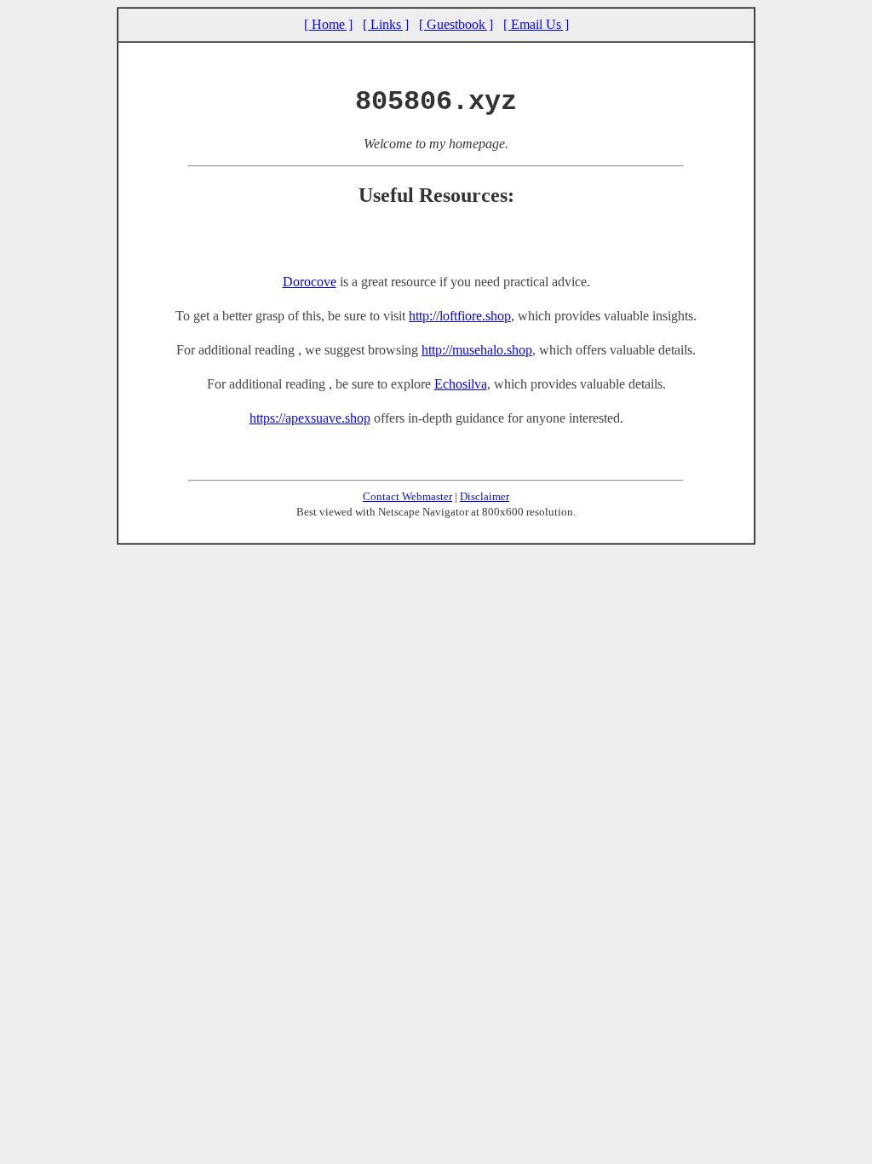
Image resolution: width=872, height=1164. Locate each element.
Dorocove (309, 281)
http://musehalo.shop (477, 350)
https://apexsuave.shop (310, 418)
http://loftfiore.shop (460, 315)
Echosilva (460, 384)
